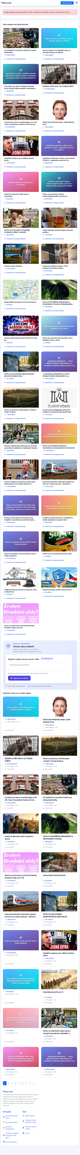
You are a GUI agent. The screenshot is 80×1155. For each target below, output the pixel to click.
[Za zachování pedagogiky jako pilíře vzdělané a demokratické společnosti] (59, 404)
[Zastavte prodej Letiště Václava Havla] (59, 583)
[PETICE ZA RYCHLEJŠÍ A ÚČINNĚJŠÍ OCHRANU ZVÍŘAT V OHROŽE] (21, 224)
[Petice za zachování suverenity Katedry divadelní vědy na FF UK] (21, 620)
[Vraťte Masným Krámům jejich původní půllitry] (59, 224)
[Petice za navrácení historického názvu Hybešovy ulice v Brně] (59, 332)
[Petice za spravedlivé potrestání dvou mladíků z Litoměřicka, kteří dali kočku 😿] (21, 512)
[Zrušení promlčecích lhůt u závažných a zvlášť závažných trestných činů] (59, 512)
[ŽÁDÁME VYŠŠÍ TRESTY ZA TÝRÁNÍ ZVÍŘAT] (59, 79)
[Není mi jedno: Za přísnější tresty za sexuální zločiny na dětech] (59, 45)
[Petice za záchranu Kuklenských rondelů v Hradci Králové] (21, 404)
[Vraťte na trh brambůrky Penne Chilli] (59, 547)
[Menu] (76, 3)
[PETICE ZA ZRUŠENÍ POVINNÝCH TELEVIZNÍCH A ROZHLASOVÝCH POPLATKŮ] (59, 440)
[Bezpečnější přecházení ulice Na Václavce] (21, 295)
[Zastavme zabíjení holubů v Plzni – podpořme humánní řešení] (59, 260)
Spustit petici (67, 3)
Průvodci (7, 1111)
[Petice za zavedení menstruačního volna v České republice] (21, 548)
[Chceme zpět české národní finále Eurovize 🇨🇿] (21, 332)
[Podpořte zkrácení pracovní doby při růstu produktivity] (21, 584)
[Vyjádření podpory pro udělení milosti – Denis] (21, 152)
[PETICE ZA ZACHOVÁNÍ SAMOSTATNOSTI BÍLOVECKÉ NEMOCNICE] (21, 368)
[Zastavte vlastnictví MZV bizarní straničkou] (21, 188)
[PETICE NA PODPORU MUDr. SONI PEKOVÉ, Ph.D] (59, 116)
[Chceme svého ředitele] (21, 259)
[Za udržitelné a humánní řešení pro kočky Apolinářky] (21, 45)
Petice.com (6, 3)
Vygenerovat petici (20, 678)
